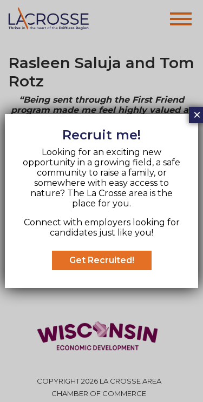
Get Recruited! (101, 260)
